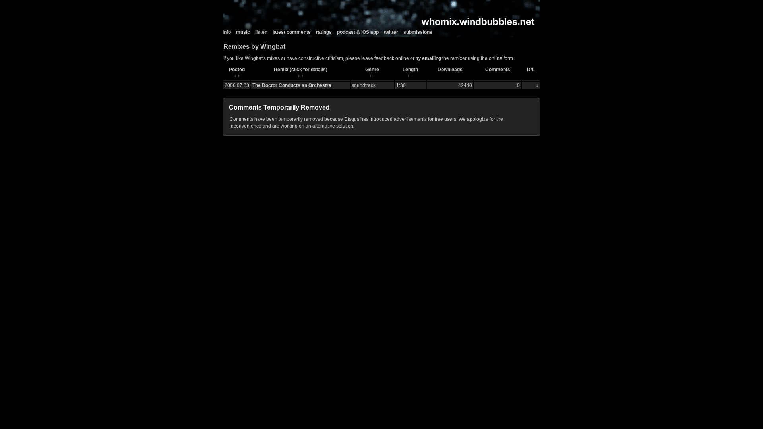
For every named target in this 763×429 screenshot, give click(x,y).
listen (261, 32)
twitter (391, 32)
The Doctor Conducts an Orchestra (291, 85)
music (243, 32)
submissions (417, 32)
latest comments (292, 32)
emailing (431, 58)
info (227, 32)
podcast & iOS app (358, 32)
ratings (324, 32)
